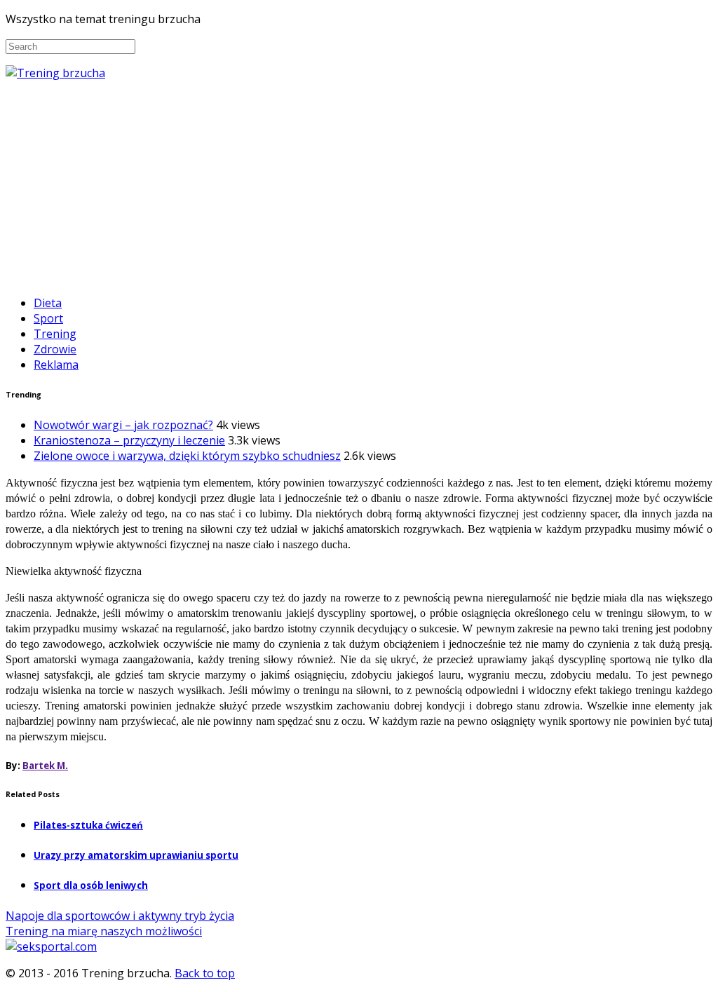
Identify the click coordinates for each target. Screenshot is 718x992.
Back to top (205, 973)
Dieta (48, 303)
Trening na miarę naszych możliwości (104, 931)
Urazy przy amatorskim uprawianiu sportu (136, 855)
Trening (55, 333)
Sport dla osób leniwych (91, 885)
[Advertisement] (359, 186)
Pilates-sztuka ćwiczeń (88, 825)
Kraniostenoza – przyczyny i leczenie (129, 440)
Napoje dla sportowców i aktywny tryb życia (120, 915)
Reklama (56, 364)
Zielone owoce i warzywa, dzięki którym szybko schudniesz (187, 455)
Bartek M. (45, 765)
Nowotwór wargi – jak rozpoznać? (123, 425)
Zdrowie (55, 349)
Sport (48, 318)
